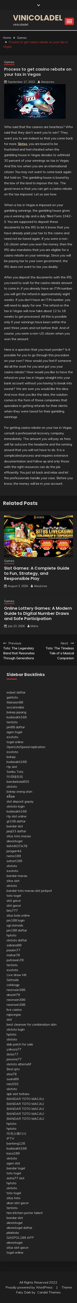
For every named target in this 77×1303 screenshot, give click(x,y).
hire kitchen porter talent (25, 1213)
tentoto (12, 722)
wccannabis (15, 707)
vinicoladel (37, 17)
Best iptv (13, 1069)
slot (9, 1019)
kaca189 (13, 1153)
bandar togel (16, 1168)
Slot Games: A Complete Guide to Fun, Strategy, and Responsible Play (36, 573)
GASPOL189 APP (20, 1237)
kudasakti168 (17, 717)
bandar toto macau (20, 890)
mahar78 (13, 955)
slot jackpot (43, 890)
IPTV (10, 1138)
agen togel (14, 732)
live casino (14, 1009)
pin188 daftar (17, 930)
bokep (11, 757)
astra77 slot (15, 1178)
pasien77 (13, 950)
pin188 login (16, 920)
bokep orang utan (19, 791)
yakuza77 (14, 1049)
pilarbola (13, 1233)
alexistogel (14, 841)
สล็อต (11, 796)
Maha (34, 626)
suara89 (13, 1079)
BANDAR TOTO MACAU (25, 1099)
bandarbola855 (18, 781)
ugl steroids (15, 925)
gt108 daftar (16, 821)
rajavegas (14, 1014)
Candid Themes (49, 1292)
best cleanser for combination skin (31, 1024)
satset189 (14, 861)
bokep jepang (16, 712)
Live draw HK (16, 975)
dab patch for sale (20, 1044)
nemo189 (14, 856)
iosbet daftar (16, 692)
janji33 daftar (16, 831)
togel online (15, 742)
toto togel (14, 895)
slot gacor (14, 900)
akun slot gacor (18, 1203)
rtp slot (12, 767)
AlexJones (47, 82)
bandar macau (17, 876)
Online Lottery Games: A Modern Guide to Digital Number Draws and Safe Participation (38, 613)
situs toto (13, 1198)
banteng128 (16, 1143)
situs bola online (18, 915)
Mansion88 (15, 702)
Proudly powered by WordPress (29, 1287)
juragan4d (14, 851)
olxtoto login (16, 806)
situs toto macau (19, 836)
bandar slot (15, 826)
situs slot (13, 881)
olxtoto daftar (17, 940)
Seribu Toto (15, 772)
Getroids (13, 980)
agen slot (13, 1163)
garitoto (12, 697)
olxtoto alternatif (19, 1064)
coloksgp (13, 985)
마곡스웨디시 (16, 1133)
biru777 (12, 910)
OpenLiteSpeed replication (26, 747)
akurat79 (13, 995)
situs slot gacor (18, 1247)
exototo (12, 737)
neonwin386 (16, 990)
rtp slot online (16, 816)
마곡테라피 (15, 776)
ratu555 (12, 1084)
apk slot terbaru (18, 1094)
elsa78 (12, 1074)
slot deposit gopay (20, 801)
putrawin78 (15, 960)
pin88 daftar (16, 727)
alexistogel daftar (19, 1228)
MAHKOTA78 (17, 846)
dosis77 (12, 1054)
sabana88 (14, 945)
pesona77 (14, 1059)
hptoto (11, 935)
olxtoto (12, 786)
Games (9, 62)
